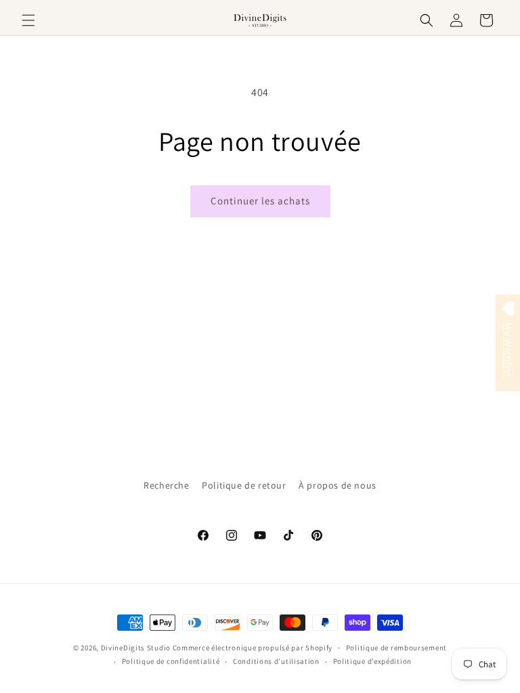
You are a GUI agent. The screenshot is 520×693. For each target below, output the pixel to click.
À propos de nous (337, 485)
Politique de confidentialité (171, 661)
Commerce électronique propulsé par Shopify (252, 647)
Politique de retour (244, 485)
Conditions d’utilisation (276, 661)
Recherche (166, 485)
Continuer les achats (260, 200)
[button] (28, 20)
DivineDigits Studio (137, 647)
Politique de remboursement (396, 647)
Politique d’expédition (372, 661)
